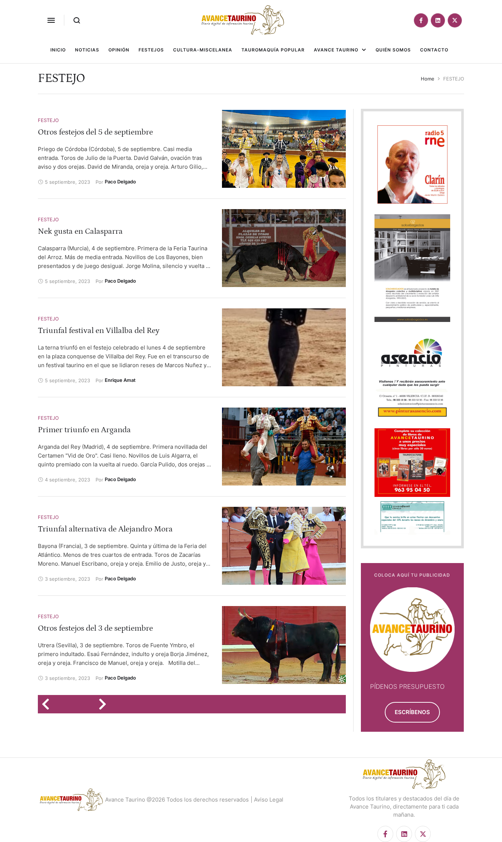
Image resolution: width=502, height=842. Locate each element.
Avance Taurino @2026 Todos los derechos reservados (177, 799)
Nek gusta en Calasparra (80, 231)
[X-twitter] (455, 20)
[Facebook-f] (421, 20)
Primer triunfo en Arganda (84, 429)
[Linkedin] (438, 20)
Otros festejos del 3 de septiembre (95, 628)
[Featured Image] (284, 149)
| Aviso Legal (267, 799)
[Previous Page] (48, 704)
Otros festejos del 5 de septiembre (95, 132)
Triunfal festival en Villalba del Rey (98, 330)
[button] (51, 20)
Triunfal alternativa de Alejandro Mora (105, 529)
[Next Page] (105, 704)
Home (427, 79)
